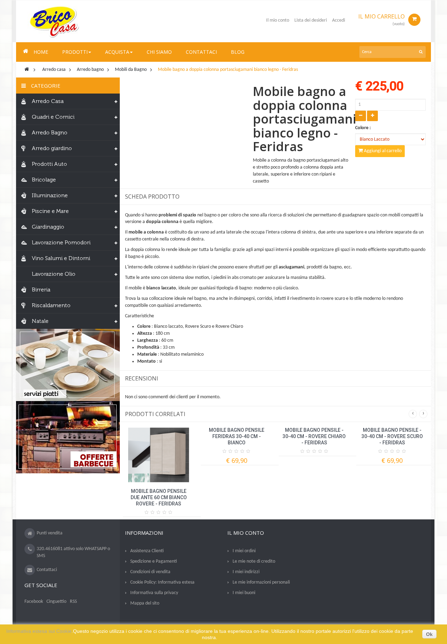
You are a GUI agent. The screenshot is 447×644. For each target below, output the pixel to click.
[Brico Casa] (54, 21)
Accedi (338, 20)
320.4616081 (50, 549)
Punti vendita (50, 533)
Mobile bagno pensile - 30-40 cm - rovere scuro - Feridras (392, 436)
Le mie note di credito (254, 561)
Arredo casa (54, 69)
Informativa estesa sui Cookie (39, 631)
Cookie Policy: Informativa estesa (162, 582)
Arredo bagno (90, 69)
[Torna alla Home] (26, 69)
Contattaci (47, 569)
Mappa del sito (144, 603)
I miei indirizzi (246, 572)
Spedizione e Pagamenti (153, 561)
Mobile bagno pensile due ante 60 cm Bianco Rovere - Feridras (159, 497)
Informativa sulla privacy (154, 592)
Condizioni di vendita (150, 572)
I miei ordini (244, 551)
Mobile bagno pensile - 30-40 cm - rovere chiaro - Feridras (314, 436)
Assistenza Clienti (147, 551)
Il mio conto (277, 20)
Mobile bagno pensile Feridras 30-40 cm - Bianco (236, 436)
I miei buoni (244, 592)
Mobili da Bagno (131, 69)
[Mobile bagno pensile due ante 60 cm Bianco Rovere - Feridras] (159, 454)
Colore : (363, 128)
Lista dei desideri (310, 20)
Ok (429, 634)
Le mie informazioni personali (261, 582)
